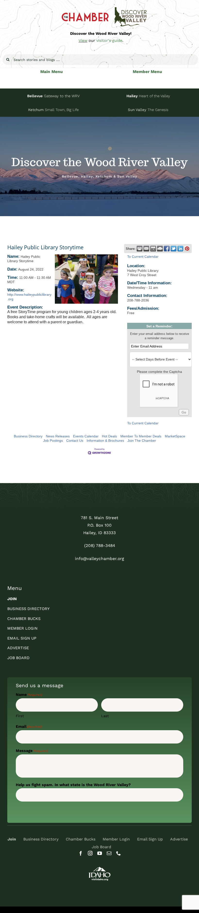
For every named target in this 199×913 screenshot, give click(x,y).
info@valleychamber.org (99, 558)
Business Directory (28, 436)
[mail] (109, 853)
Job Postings (53, 440)
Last (105, 716)
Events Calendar (86, 436)
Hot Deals (109, 436)
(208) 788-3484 (99, 545)
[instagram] (90, 853)
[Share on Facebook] (167, 248)
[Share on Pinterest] (187, 248)
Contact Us (74, 440)
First (20, 716)
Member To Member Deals (140, 436)
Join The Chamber (141, 440)
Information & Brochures (105, 440)
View (83, 40)
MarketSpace (175, 436)
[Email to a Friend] (146, 248)
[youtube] (99, 853)
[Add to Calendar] (153, 248)
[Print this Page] (139, 248)
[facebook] (80, 853)
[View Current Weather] (160, 248)
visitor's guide (109, 40)
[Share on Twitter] (173, 248)
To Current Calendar (142, 256)
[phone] (118, 853)
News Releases (58, 436)
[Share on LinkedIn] (180, 248)
